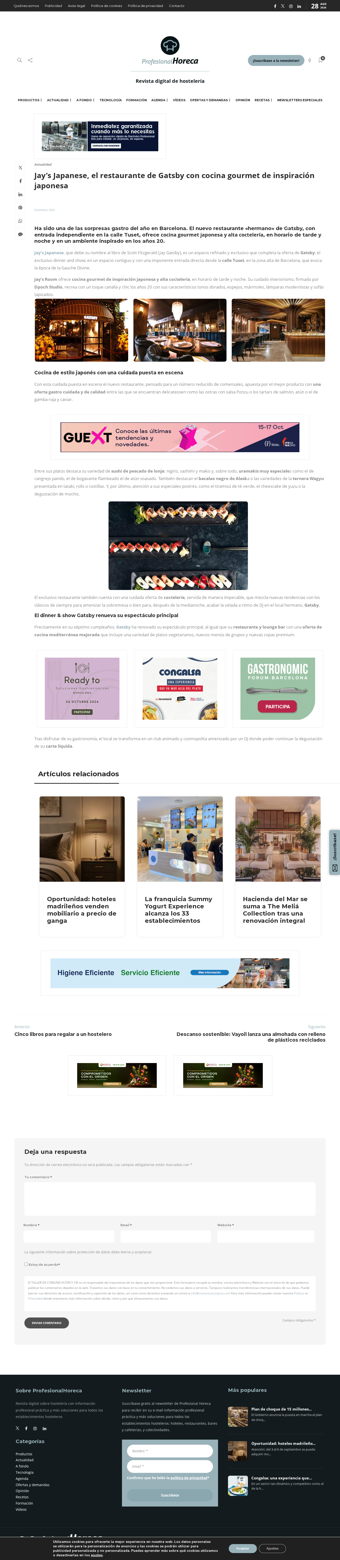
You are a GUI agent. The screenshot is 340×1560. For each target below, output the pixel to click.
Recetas (262, 100)
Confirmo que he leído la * (168, 1477)
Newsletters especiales (299, 100)
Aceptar (242, 1548)
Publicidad (53, 6)
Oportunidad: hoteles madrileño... (283, 1443)
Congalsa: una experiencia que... (281, 1478)
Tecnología (111, 100)
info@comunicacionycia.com (210, 1293)
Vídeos (179, 100)
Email (126, 1225)
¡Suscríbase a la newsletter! (276, 60)
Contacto (176, 6)
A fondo (84, 100)
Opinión (242, 100)
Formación (136, 100)
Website (225, 1225)
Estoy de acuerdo (44, 1265)
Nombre (31, 1225)
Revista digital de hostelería (170, 81)
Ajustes (272, 1548)
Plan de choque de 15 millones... (281, 1409)
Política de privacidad (145, 6)
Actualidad (58, 100)
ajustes (97, 1555)
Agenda (158, 100)
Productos (28, 100)
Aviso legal (76, 6)
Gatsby (123, 627)
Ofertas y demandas (209, 100)
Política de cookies (106, 6)
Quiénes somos (26, 6)
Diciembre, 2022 (44, 210)
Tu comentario (38, 1177)
